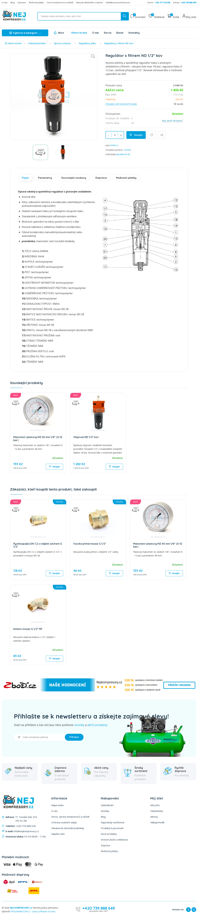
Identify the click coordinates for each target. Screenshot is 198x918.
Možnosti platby (36, 3)
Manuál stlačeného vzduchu (89, 3)
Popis (25, 177)
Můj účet (155, 805)
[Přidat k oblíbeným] (152, 135)
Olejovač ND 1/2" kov (86, 437)
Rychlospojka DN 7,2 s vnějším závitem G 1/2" (37, 545)
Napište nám (58, 833)
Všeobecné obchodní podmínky (67, 828)
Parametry (45, 177)
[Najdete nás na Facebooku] (188, 909)
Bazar (120, 32)
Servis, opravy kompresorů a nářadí (70, 816)
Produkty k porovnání (112, 828)
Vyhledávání (107, 805)
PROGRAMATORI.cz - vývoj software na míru (32, 911)
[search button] (125, 16)
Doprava (22, 3)
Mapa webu (57, 805)
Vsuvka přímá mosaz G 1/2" (89, 543)
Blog (13, 3)
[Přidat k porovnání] (162, 135)
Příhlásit (74, 737)
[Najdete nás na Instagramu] (194, 909)
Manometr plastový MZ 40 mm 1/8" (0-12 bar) (37, 439)
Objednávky (156, 810)
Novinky (105, 810)
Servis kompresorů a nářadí (60, 3)
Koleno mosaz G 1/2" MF (27, 628)
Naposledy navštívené (112, 822)
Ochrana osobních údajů (64, 822)
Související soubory (73, 177)
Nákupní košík (157, 822)
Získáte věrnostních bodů (121, 104)
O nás (4, 3)
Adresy (154, 816)
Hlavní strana (79, 32)
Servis (107, 32)
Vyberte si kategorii (25, 32)
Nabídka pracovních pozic (118, 3)
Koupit (138, 135)
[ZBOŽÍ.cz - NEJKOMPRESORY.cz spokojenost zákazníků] (99, 690)
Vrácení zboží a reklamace (114, 839)
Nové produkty (109, 833)
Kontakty (134, 32)
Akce (61, 32)
